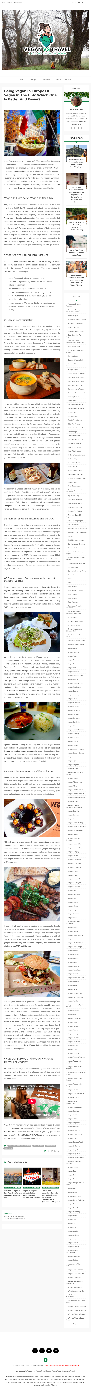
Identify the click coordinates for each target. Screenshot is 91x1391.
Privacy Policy (18, 2)
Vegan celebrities (74, 722)
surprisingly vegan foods (77, 571)
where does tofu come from (75, 1301)
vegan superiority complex (73, 1162)
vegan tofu (72, 1188)
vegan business (73, 706)
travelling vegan (74, 625)
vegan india (72, 890)
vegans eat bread (20, 171)
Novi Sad (39, 660)
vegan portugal (73, 1034)
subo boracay (73, 567)
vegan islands (73, 906)
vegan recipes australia (76, 1057)
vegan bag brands (74, 687)
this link (7, 1132)
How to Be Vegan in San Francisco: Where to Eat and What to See (13, 1194)
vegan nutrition (73, 1001)
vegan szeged (73, 1167)
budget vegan (73, 369)
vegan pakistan (73, 1010)
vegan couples (73, 737)
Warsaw (28, 664)
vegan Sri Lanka (74, 1146)
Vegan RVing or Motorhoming (72, 1102)
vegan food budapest (76, 794)
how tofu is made (74, 451)
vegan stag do (73, 1150)
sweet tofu (72, 575)
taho (70, 579)
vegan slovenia (73, 1126)
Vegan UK (71, 1223)
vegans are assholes (75, 1270)
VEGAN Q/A (32, 80)
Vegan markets (73, 966)
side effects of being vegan (74, 553)
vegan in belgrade (74, 863)
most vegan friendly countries (20, 1146)
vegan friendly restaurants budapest (74, 806)
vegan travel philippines (76, 1200)
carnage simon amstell (76, 393)
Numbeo (30, 1018)
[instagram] (72, 2)
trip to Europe (29, 1045)
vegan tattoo (72, 1171)
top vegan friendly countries (74, 607)
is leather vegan (74, 463)
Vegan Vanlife (73, 1231)
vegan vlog (72, 1239)
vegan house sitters (75, 844)
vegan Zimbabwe (74, 1256)
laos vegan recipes (75, 474)
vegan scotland (73, 1111)
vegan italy (72, 910)
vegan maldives (73, 958)
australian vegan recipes (77, 319)
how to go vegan (74, 447)
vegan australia (73, 671)
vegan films (72, 786)
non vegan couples (75, 499)
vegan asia (72, 668)
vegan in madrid (74, 879)
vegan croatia (73, 741)
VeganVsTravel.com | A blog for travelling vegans (62, 1365)
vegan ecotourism (74, 757)
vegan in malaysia (74, 883)
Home (3, 2)
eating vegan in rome (76, 408)
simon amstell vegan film (77, 563)
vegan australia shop (75, 675)
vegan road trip (74, 1097)
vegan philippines (74, 1018)
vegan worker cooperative (72, 1251)
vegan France (73, 801)
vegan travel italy (74, 1196)
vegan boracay (73, 695)
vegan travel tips (74, 1204)
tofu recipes (72, 598)
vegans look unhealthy (76, 1274)
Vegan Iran (72, 898)
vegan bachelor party (75, 683)
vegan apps (72, 656)
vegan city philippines (76, 730)
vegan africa (72, 648)
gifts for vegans (74, 424)
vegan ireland (73, 902)
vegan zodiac (73, 1260)
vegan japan (72, 918)
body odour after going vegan (75, 351)
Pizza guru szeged (75, 507)
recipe (70, 536)
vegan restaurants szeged (74, 1085)
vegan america (73, 652)
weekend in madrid (75, 1287)
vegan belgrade (73, 691)
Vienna (44, 664)
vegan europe (38, 1146)
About (58, 80)
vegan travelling (74, 1212)
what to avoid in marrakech (73, 1296)
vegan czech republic (76, 749)
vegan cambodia (74, 710)
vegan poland (73, 1030)
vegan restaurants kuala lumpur (76, 1073)
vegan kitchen (73, 931)
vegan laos (72, 939)
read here (35, 1138)
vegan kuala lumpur (75, 935)
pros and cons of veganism (73, 516)
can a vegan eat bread (76, 373)
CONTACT (68, 80)
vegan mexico (73, 974)
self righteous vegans (76, 540)
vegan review (73, 1090)
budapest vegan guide (76, 360)
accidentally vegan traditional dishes (73, 311)
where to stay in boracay (77, 1310)
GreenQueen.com (14, 542)
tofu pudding (72, 594)
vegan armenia (73, 660)
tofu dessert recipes (75, 590)
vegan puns (72, 1049)
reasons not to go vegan (77, 528)
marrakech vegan (74, 486)
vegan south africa (74, 1130)
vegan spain (72, 1138)
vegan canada (73, 714)
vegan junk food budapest (73, 922)
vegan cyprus (73, 745)
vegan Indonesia (74, 894)
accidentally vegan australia (73, 305)
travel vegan (72, 617)
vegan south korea (75, 1134)
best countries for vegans (73, 336)
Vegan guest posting (75, 823)
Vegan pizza (72, 1022)
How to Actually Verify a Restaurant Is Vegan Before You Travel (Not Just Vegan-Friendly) (76, 280)
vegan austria (73, 679)
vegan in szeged (74, 886)
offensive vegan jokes (76, 503)
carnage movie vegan (76, 389)
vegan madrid (73, 950)
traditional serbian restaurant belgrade (73, 612)
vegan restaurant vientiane (73, 1062)
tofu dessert (72, 586)
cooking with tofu (74, 397)
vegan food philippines (76, 797)
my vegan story (73, 496)
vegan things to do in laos (75, 1183)
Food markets (73, 416)
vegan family (73, 778)
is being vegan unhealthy (77, 455)
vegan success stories (76, 1157)
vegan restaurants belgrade (74, 1067)
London (14, 664)
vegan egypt (72, 761)
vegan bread (72, 699)
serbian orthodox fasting (77, 548)
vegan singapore (74, 1123)
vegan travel (51, 1146)
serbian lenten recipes (76, 544)
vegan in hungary (74, 867)
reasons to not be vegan (77, 532)
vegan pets (72, 1014)
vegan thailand (73, 1179)
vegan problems (74, 1041)
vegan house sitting (75, 848)
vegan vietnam (73, 1235)
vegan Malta (72, 962)
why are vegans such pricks (75, 1319)
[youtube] (79, 2)
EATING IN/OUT (46, 80)
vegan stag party (74, 1154)
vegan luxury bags (75, 947)
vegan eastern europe (76, 753)
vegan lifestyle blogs (75, 943)
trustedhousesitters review (74, 636)
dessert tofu (72, 401)
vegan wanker (73, 1243)
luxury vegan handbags (76, 478)
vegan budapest (74, 702)
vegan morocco (73, 981)
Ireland (12, 691)
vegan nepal (72, 989)
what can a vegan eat (76, 1291)
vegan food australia (75, 790)
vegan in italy (73, 871)
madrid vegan (73, 482)
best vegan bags (74, 346)
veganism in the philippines (73, 1265)
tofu (69, 583)
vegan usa (8, 1148)
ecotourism (72, 412)
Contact (10, 2)
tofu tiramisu (73, 602)
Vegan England (73, 765)
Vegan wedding (73, 1246)
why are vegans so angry (77, 1314)
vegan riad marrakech (76, 1094)
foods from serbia (75, 420)
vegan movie (72, 985)
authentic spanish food (76, 323)
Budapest (29, 660)
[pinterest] (82, 2)
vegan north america (12, 1187)
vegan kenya (72, 927)
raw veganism (73, 524)
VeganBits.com (30, 552)
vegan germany (74, 815)
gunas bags (72, 432)
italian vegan (72, 466)
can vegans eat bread (76, 377)
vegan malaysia (73, 954)
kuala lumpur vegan (75, 470)
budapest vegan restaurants (73, 365)
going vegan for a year (76, 428)
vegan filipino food (75, 782)
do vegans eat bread (75, 404)
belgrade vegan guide (76, 331)
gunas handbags (74, 435)
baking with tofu (74, 327)
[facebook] (75, 2)
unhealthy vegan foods (76, 640)
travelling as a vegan (75, 621)
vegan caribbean (74, 718)
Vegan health (73, 834)
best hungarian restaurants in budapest (75, 341)
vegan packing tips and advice (75, 1006)
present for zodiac (75, 511)
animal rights (73, 316)
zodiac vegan (73, 1324)
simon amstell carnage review (75, 558)
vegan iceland (73, 855)
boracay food (73, 356)
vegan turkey (73, 1215)
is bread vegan (73, 459)
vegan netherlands (75, 993)
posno (6, 444)
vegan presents (73, 1038)
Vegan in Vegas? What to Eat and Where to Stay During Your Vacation (32, 1194)
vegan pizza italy (74, 1026)
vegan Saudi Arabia (75, 1107)
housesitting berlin (74, 443)
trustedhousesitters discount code (74, 630)
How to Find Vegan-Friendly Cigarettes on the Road (76, 252)
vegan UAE (72, 1219)
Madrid (56, 660)
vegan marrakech (74, 970)
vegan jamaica (73, 914)
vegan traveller (73, 1208)
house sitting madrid (75, 439)
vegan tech (72, 1175)
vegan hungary (73, 852)
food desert (52, 1075)
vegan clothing (73, 733)
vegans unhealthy (74, 1277)
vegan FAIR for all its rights (74, 773)
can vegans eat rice (75, 385)
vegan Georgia (73, 811)
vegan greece (73, 819)
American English (51, 343)
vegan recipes (73, 1053)
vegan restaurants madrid (74, 1079)
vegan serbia (73, 1115)
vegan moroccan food (76, 978)
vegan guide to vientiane (77, 826)
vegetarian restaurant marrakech (75, 1282)
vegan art (71, 664)
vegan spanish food (75, 1142)
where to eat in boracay (77, 1306)
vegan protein (73, 1045)
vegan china (72, 726)
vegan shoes (72, 1119)
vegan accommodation (76, 644)
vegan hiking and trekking (73, 839)
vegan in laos (73, 875)
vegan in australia (74, 859)
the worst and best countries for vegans (36, 261)
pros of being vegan (75, 521)
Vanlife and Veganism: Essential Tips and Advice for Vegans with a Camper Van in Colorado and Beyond (51, 1196)
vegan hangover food (76, 830)
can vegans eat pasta (76, 381)
